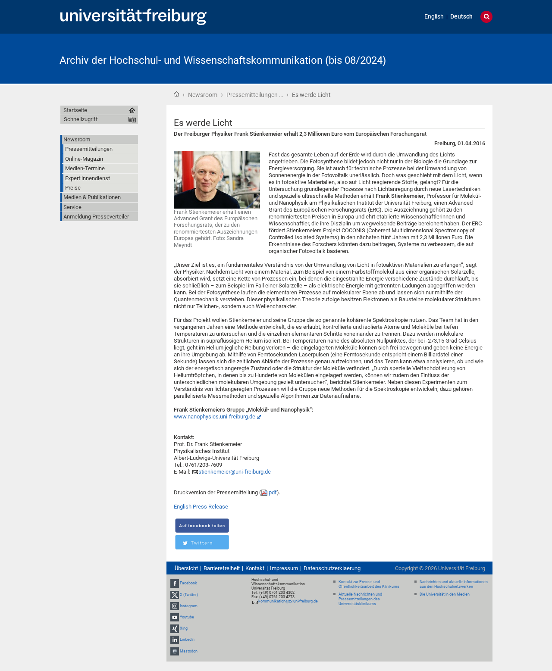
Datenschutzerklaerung (332, 568)
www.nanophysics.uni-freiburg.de (214, 416)
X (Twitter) (189, 595)
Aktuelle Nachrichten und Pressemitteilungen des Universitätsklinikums (360, 599)
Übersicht (186, 568)
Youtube (187, 617)
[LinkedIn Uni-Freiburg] (174, 639)
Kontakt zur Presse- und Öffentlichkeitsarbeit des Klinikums (369, 584)
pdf (273, 492)
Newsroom (202, 94)
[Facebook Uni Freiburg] (174, 583)
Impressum (284, 568)
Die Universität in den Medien (445, 594)
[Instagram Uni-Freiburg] (174, 606)
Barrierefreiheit (222, 568)
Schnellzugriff (81, 119)
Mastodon (189, 651)
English (434, 16)
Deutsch (461, 16)
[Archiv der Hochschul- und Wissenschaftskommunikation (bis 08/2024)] (450, 58)
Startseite (176, 94)
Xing (184, 628)
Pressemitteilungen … (254, 94)
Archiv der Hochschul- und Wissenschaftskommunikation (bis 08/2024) (223, 60)
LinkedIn (187, 639)
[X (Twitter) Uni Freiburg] (174, 595)
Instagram (189, 606)
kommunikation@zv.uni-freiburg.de (288, 601)
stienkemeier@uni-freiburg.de (234, 471)
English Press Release (201, 506)
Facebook (188, 583)
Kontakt (254, 568)
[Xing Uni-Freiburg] (174, 628)
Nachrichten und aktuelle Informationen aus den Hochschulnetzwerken (454, 584)
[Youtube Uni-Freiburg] (174, 617)
